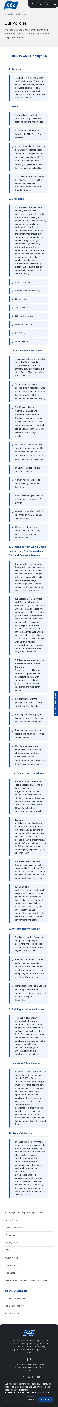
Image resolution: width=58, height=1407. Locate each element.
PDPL (7, 1250)
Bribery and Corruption (16, 1291)
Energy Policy (11, 1220)
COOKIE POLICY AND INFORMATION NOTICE (27, 1393)
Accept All (46, 1399)
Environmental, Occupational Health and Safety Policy (26, 1281)
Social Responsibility (14, 1306)
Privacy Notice (11, 1258)
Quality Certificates (13, 1227)
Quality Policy (11, 1265)
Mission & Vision (12, 1313)
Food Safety (10, 1273)
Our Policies (21, 14)
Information (10, 1235)
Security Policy (11, 1242)
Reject (31, 1399)
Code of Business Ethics (16, 1298)
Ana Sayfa (9, 14)
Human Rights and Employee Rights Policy (24, 1212)
